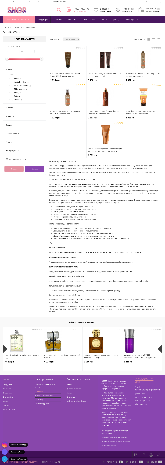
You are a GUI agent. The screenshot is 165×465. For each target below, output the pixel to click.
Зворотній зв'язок (79, 11)
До (22, 51)
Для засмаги (73, 19)
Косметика (58, 19)
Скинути (35, 169)
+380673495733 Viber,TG (144, 380)
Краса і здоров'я (131, 19)
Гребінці (116, 19)
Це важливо (42, 2)
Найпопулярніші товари (81, 322)
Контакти (32, 2)
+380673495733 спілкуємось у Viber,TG (45, 386)
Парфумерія (43, 19)
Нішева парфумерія (42, 404)
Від (7, 51)
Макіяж (104, 19)
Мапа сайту (39, 399)
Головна (7, 2)
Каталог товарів (19, 19)
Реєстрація (150, 2)
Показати (14, 169)
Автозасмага (30, 27)
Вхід (159, 2)
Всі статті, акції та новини (44, 395)
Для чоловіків (89, 19)
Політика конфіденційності (76, 401)
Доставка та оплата (19, 2)
